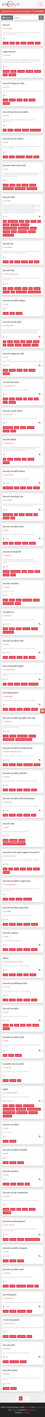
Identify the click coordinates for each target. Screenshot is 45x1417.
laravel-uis (8, 616)
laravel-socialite (11, 583)
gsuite (29, 1311)
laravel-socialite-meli (13, 1269)
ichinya (7, 587)
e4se (6, 357)
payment (6, 71)
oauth (12, 43)
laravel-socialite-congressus (17, 880)
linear (29, 487)
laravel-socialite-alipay (14, 300)
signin (29, 869)
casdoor (34, 949)
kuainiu (7, 1374)
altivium (7, 1273)
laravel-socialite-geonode (15, 907)
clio (19, 1080)
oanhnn (7, 1196)
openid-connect (35, 130)
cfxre (5, 402)
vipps (5, 74)
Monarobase (31, 1410)
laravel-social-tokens (13, 138)
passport (17, 459)
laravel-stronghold (12, 551)
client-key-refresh (9, 1112)
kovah (7, 644)
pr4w (6, 142)
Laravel (27, 1407)
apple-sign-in (33, 1112)
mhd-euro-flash (10, 856)
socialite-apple (21, 1109)
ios (4, 345)
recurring (21, 71)
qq (11, 1025)
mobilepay (12, 74)
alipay (12, 313)
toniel (7, 115)
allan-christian (10, 1225)
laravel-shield (9, 439)
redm (36, 399)
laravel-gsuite (9, 1294)
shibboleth (13, 840)
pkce (12, 518)
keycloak (25, 130)
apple (22, 341)
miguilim (8, 555)
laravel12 (12, 402)
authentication (13, 221)
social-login (26, 345)
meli (36, 1286)
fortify (13, 575)
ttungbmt (8, 911)
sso (18, 43)
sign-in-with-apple (9, 1109)
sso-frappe (8, 28)
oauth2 (6, 185)
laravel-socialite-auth (13, 1037)
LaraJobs (26, 1412)
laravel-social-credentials (15, 1192)
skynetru (8, 1067)
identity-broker (31, 188)
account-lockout (8, 235)
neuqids (20, 1162)
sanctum (33, 228)
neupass (20, 1260)
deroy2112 (8, 500)
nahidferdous (9, 443)
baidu (28, 1025)
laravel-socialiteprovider (15, 983)
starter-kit (26, 628)
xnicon (7, 87)
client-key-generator (34, 1109)
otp (39, 221)
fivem (30, 399)
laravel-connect (10, 1171)
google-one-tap (22, 736)
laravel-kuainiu (10, 1370)
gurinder (8, 1349)
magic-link (32, 231)
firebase (10, 345)
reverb (14, 231)
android (36, 341)
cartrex (7, 987)
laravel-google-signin (13, 666)
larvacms (6, 1028)
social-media (20, 157)
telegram (6, 103)
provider (12, 100)
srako (7, 936)
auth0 (25, 288)
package (6, 1209)
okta (13, 292)
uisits (7, 827)
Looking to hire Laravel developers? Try (22, 11)
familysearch (28, 764)
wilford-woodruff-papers (13, 751)
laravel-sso (8, 243)
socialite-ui (8, 612)
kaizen (13, 431)
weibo (16, 1025)
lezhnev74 (8, 802)
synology (29, 514)
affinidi (7, 777)
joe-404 (7, 201)
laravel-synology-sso (13, 496)
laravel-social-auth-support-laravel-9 (21, 852)
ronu (6, 169)
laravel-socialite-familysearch (17, 748)
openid (6, 43)
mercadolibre (21, 1286)
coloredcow (9, 1298)
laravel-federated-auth (14, 165)
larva (6, 1012)
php (5, 221)
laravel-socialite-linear (14, 471)
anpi (31, 261)
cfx (25, 399)
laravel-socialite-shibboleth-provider (14, 843)
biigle (7, 530)
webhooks (29, 71)
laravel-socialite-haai (13, 526)
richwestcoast (10, 1323)
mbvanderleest (10, 386)
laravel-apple (7, 1116)
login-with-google (8, 739)
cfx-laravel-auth (11, 382)
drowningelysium (11, 884)
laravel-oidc (9, 270)
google (10, 341)
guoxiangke (9, 696)
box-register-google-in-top (23, 739)
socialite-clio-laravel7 (13, 1064)
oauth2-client (27, 600)
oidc (25, 100)
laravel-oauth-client (12, 410)
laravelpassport (10, 692)
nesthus (7, 55)
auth (27, 221)
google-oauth (22, 231)
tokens (36, 157)
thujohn (14, 1410)
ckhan (7, 1128)
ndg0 (6, 1041)
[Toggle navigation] (41, 4)
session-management (10, 228)
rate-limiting (14, 224)
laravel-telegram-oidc (13, 83)
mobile (16, 341)
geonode (34, 924)
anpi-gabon (8, 247)
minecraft (30, 427)
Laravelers (39, 1407)
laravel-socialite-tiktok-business (19, 798)
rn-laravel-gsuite (11, 1319)
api (4, 341)
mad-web (6, 872)
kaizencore (8, 414)
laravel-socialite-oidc (13, 640)
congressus (27, 899)
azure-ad (17, 288)
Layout (7, 18)
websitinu (8, 721)
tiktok (33, 815)
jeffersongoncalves (11, 274)
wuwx (7, 304)
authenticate (14, 1361)
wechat (6, 1025)
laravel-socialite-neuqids (15, 1149)
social (16, 869)
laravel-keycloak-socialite (15, 112)
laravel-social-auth (12, 321)
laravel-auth (9, 197)
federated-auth (20, 188)
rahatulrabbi (9, 325)
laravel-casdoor (10, 932)
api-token (6, 231)
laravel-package (23, 228)
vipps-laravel (9, 51)
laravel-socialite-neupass (15, 1248)
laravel (6, 24)
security (6, 571)
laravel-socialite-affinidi (15, 773)
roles (24, 459)
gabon (36, 261)
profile (37, 571)
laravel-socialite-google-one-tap (19, 717)
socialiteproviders (11, 1093)
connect (6, 1184)
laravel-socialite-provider (13, 962)
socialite (30, 43)
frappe (38, 43)
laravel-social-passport (14, 1221)
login (11, 543)
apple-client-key (22, 1112)
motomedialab (10, 669)
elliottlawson (9, 475)
